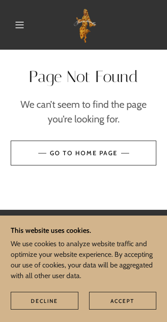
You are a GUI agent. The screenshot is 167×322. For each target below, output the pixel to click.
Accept (122, 301)
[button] (20, 25)
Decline (44, 301)
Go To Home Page (84, 153)
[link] (85, 25)
